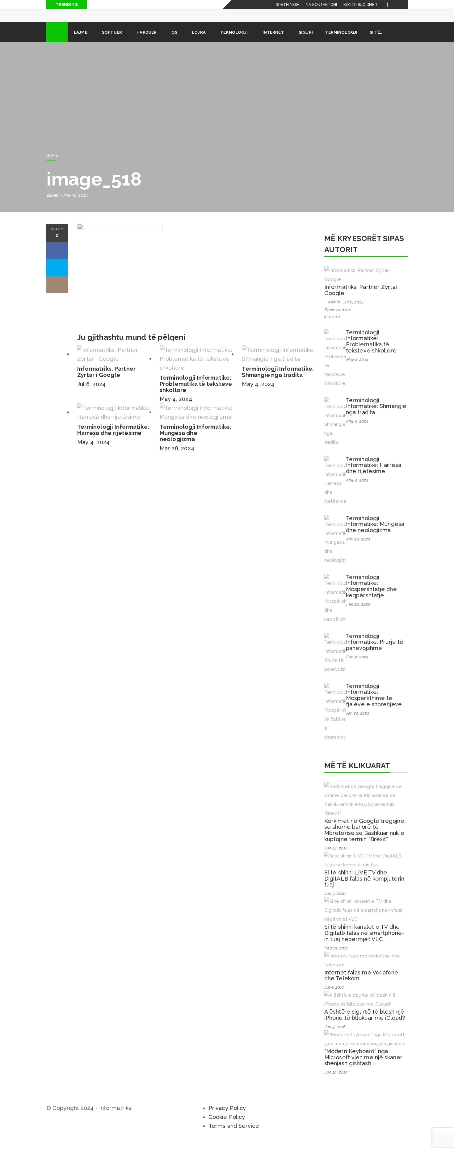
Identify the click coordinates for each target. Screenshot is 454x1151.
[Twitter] (403, 4)
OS (174, 41)
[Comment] (57, 293)
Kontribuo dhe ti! (361, 4)
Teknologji (234, 41)
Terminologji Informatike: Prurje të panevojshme (374, 650)
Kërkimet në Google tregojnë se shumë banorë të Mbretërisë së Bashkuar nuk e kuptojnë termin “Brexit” (364, 838)
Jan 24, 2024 (357, 721)
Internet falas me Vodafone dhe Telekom (361, 984)
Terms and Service (233, 1134)
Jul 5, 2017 (334, 996)
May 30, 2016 (75, 204)
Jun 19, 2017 (335, 1080)
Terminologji (341, 41)
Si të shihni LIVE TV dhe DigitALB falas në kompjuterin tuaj (364, 887)
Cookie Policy (226, 1125)
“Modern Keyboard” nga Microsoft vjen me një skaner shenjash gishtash (363, 1066)
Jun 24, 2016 (335, 856)
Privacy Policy (227, 1116)
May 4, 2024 (176, 407)
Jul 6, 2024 (91, 393)
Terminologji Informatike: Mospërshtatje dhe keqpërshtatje (371, 594)
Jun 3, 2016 (334, 902)
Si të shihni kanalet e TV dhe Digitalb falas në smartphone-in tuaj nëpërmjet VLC (364, 941)
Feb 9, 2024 (357, 665)
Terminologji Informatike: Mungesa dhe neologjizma (196, 441)
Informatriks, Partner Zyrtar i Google (106, 380)
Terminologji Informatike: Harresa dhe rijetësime (113, 438)
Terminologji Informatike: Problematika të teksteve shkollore (196, 392)
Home (52, 164)
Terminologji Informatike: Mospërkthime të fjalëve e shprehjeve (374, 703)
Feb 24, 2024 (358, 613)
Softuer (112, 41)
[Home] (57, 41)
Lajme (80, 41)
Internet (273, 41)
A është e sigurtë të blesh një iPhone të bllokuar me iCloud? (364, 1023)
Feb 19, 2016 (336, 956)
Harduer (147, 41)
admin (52, 204)
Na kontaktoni (321, 4)
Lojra (199, 41)
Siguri (306, 41)
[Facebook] (395, 4)
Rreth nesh (288, 4)
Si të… (376, 41)
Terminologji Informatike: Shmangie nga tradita (278, 380)
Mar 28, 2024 (177, 457)
